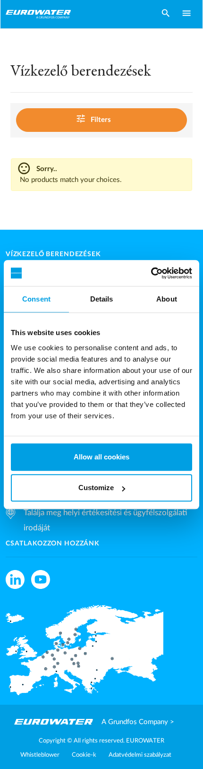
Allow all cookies (101, 457)
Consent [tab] (36, 299)
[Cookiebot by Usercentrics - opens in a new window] (151, 273)
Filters (93, 118)
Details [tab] (101, 299)
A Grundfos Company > (138, 722)
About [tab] (166, 299)
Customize (96, 488)
